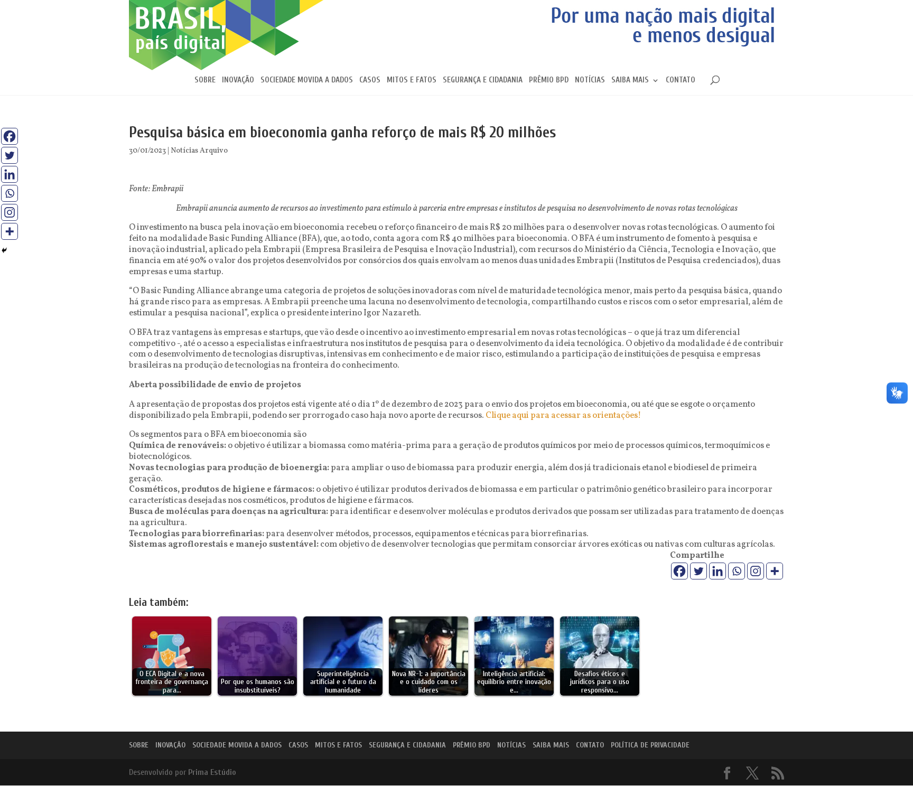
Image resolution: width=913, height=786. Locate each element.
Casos (369, 81)
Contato (680, 81)
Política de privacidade (650, 745)
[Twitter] (698, 571)
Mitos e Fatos (411, 81)
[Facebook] (679, 571)
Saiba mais (630, 81)
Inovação (238, 81)
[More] (774, 571)
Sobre (205, 81)
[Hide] (4, 250)
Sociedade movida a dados (306, 81)
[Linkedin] (717, 571)
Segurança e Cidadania (483, 81)
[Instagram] (755, 571)
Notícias (590, 81)
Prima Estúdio (212, 772)
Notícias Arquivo (199, 151)
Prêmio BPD (549, 81)
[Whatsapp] (736, 571)
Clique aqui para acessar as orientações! (563, 416)
